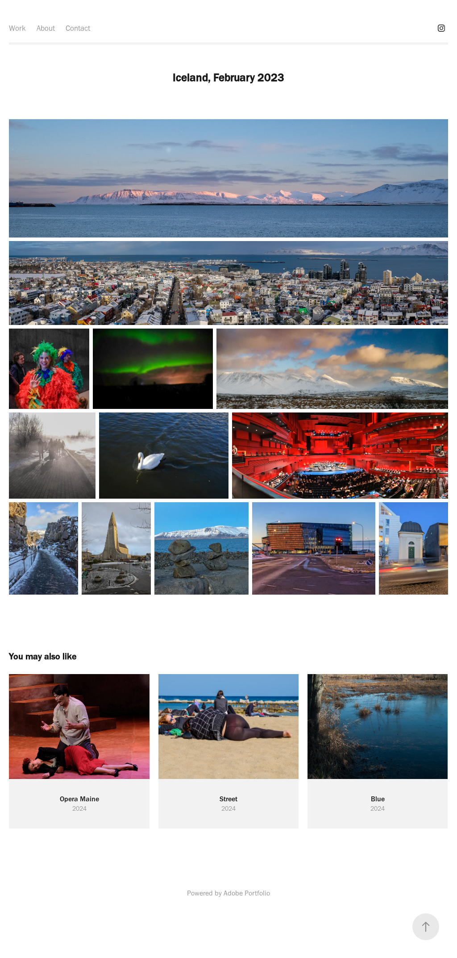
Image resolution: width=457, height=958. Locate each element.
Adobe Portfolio (247, 893)
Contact (78, 28)
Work (17, 28)
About (46, 28)
